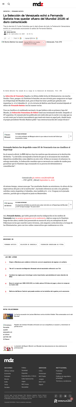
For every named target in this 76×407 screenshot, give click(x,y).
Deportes (6, 11)
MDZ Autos (25, 384)
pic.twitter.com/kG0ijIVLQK (43, 178)
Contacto (59, 373)
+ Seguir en (16, 38)
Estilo (6, 382)
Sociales (7, 387)
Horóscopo (42, 373)
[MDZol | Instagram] (60, 396)
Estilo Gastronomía (27, 379)
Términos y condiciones (63, 381)
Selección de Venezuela (15, 96)
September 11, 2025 (47, 180)
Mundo (6, 379)
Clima (40, 371)
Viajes (23, 381)
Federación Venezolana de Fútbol (25, 113)
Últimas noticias (9, 371)
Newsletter (25, 387)
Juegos (41, 379)
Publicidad (59, 371)
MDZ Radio (42, 376)
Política (24, 368)
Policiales (7, 376)
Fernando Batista (18, 106)
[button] (3, 4)
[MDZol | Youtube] (65, 396)
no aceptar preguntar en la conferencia (30, 218)
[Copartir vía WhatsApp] (5, 38)
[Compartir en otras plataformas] (9, 38)
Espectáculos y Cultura (29, 376)
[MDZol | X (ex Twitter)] (70, 396)
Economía (7, 373)
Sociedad (25, 370)
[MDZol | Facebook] (55, 396)
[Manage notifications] (71, 398)
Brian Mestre (11, 32)
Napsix (41, 384)
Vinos (6, 384)
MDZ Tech (42, 382)
